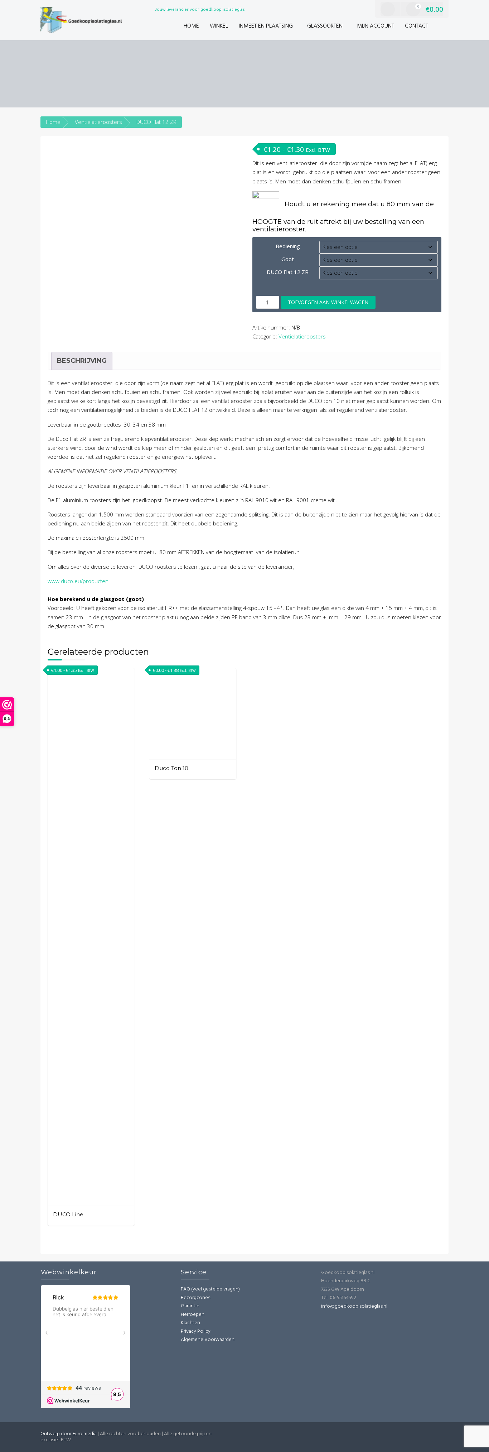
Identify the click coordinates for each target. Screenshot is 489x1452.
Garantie (190, 1306)
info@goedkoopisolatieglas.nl (354, 1306)
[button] (441, 26)
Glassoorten (325, 26)
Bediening (288, 246)
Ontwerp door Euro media (68, 1434)
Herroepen (192, 1315)
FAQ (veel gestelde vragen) (210, 1289)
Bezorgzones (195, 1298)
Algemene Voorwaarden (207, 1340)
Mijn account (375, 26)
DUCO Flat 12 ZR (288, 271)
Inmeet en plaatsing (266, 26)
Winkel (219, 26)
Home (191, 26)
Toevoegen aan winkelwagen (328, 302)
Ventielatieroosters (98, 121)
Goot (287, 259)
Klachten (190, 1323)
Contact (416, 26)
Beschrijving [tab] (82, 361)
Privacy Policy (195, 1331)
